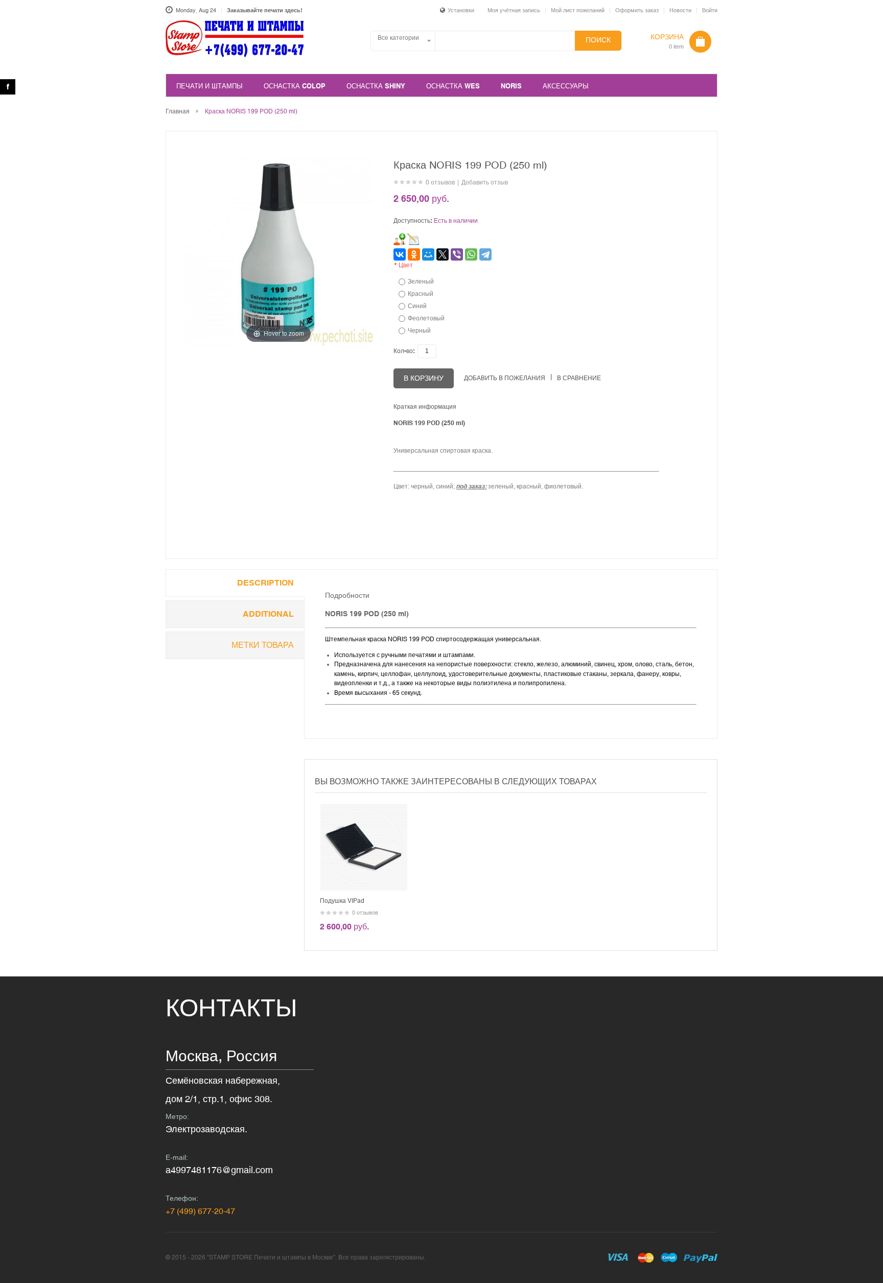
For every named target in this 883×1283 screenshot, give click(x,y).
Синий (417, 306)
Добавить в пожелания (504, 378)
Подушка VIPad (342, 900)
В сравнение (579, 378)
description (265, 582)
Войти (709, 10)
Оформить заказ (637, 10)
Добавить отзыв (484, 182)
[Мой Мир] (428, 254)
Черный (419, 330)
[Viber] (457, 254)
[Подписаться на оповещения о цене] (413, 239)
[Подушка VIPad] (363, 808)
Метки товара (262, 645)
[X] (442, 254)
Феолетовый (426, 318)
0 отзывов (440, 182)
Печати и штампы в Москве (235, 44)
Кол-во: (404, 351)
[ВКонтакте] (399, 254)
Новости (680, 10)
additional (268, 614)
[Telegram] (485, 254)
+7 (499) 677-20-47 (200, 1211)
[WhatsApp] (471, 254)
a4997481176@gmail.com (219, 1169)
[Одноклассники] (414, 254)
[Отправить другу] (399, 239)
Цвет (403, 265)
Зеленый (421, 281)
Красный (420, 293)
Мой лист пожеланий (578, 10)
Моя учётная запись (513, 10)
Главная (178, 111)
